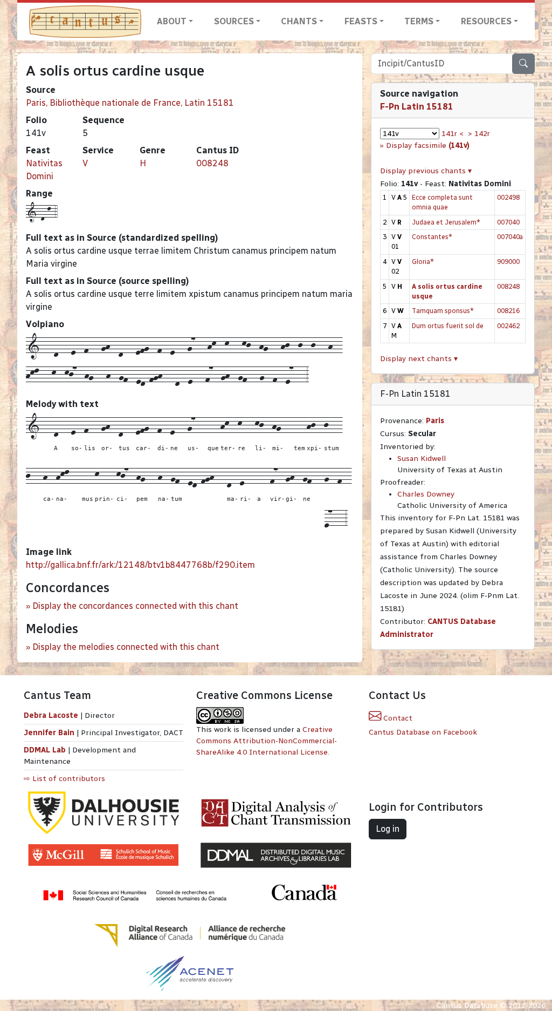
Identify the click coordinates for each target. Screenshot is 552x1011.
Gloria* (423, 261)
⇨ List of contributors (64, 778)
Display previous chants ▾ (426, 170)
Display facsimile (428, 145)
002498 (508, 197)
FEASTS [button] (360, 21)
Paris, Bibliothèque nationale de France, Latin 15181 (130, 103)
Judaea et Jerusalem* (446, 222)
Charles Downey (425, 494)
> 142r (479, 133)
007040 (508, 222)
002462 (508, 326)
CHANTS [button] (299, 21)
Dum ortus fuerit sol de (448, 326)
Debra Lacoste (51, 715)
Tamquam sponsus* (443, 311)
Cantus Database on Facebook (423, 732)
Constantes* (432, 237)
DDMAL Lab (45, 750)
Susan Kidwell (421, 458)
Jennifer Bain (50, 732)
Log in (387, 829)
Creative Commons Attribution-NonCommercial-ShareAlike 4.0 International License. (266, 741)
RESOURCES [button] (486, 21)
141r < (452, 133)
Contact (396, 718)
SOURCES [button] (234, 21)
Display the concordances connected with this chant (135, 606)
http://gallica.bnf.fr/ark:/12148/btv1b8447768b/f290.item (140, 565)
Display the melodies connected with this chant (125, 647)
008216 (508, 311)
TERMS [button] (418, 21)
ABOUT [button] (172, 21)
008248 (212, 163)
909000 (508, 261)
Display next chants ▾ (419, 358)
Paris (435, 420)
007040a (510, 237)
